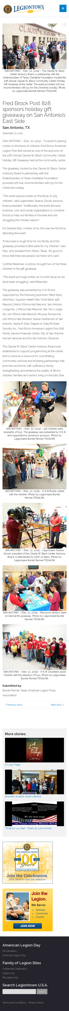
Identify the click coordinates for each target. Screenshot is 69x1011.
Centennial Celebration (15, 968)
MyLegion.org (10, 977)
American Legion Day (14, 955)
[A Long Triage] (34, 750)
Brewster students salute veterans (23, 796)
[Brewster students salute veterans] (34, 782)
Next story (57, 704)
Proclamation (10, 951)
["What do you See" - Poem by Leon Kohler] (34, 813)
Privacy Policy (36, 1002)
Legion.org (8, 973)
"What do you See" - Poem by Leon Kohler (28, 828)
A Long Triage (12, 764)
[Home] (24, 8)
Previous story (13, 704)
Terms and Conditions (14, 1002)
